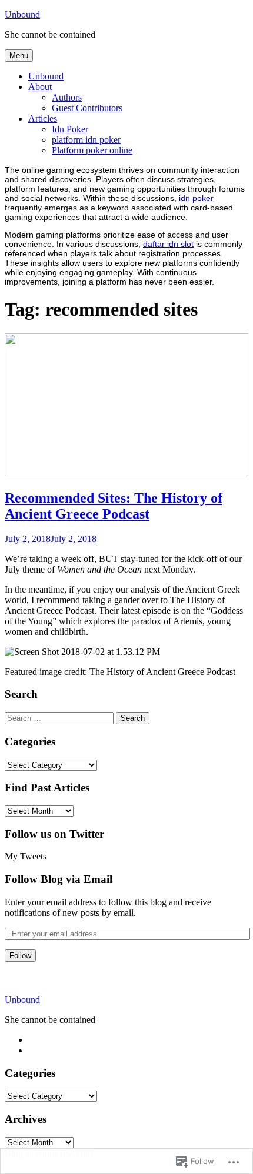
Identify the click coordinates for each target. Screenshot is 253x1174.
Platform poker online (92, 150)
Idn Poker (70, 129)
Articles (42, 118)
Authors (67, 97)
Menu (18, 55)
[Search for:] (59, 718)
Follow (20, 955)
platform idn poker (86, 140)
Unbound (22, 14)
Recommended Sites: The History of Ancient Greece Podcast (113, 505)
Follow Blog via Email (58, 879)
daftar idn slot (168, 244)
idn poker (196, 198)
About (40, 87)
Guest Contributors (87, 108)
